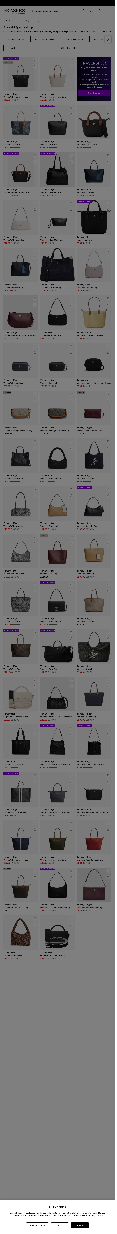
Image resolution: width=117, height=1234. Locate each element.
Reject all (59, 1225)
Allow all (80, 1225)
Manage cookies (37, 1225)
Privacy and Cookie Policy (91, 1215)
